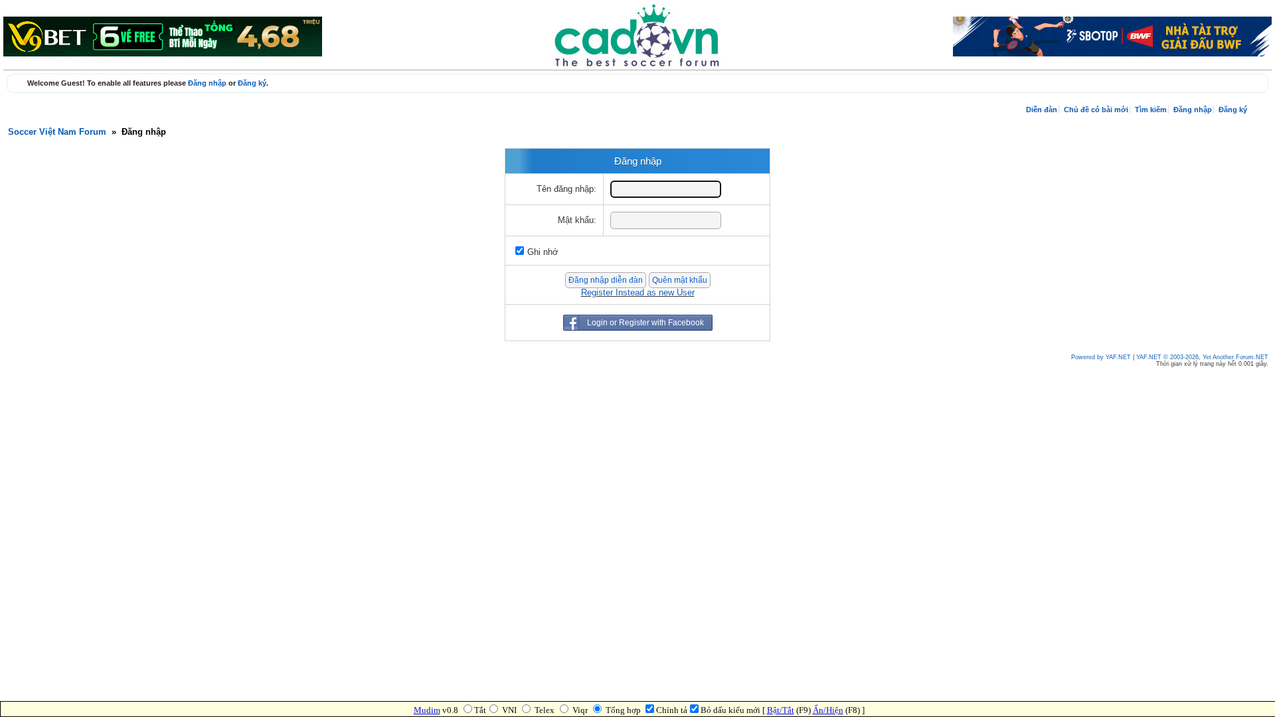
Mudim (427, 710)
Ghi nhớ (542, 252)
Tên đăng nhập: (566, 189)
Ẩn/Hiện (828, 710)
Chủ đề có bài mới (1096, 110)
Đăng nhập (207, 83)
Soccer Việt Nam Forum (57, 132)
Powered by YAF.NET (1101, 357)
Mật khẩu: (577, 220)
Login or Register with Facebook (645, 322)
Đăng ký (252, 83)
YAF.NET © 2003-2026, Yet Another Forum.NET (1202, 357)
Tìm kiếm (1151, 110)
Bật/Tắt (780, 710)
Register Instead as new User (638, 292)
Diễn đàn (1041, 110)
